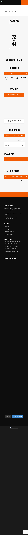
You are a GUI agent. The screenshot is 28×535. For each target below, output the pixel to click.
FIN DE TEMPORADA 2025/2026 (12, 246)
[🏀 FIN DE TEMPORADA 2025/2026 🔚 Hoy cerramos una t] (9, 300)
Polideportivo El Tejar (14, 94)
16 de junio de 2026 (10, 253)
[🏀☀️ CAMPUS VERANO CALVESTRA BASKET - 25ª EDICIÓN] (19, 377)
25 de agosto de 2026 (11, 243)
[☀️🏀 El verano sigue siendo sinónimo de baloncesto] (19, 282)
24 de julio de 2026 (10, 248)
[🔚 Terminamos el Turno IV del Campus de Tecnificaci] (9, 359)
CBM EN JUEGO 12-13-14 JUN (11, 251)
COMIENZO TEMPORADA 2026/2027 (13, 241)
